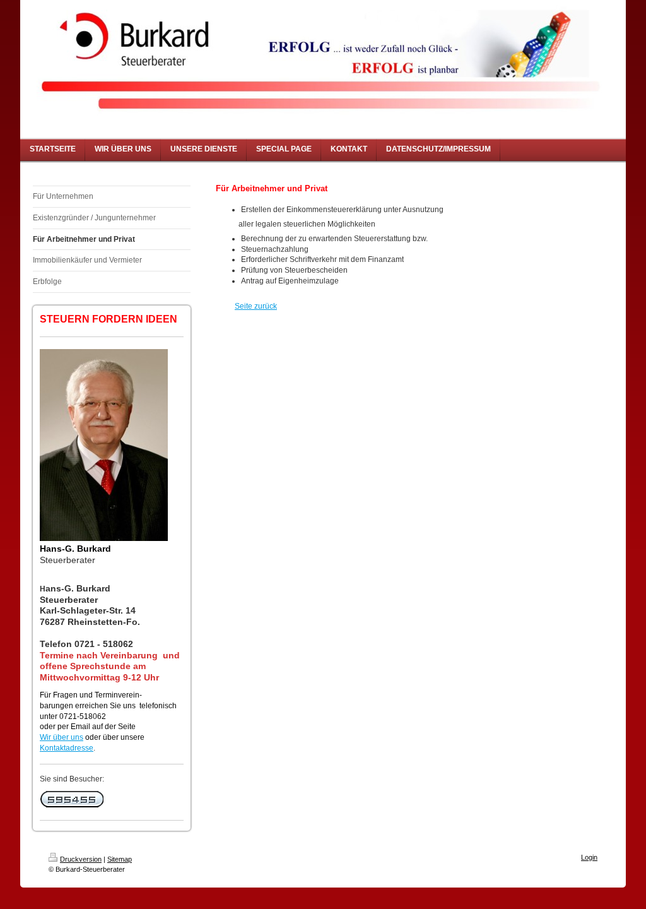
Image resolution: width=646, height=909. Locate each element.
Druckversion (81, 859)
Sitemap (119, 859)
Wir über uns (61, 737)
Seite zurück (256, 306)
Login (589, 857)
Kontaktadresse (66, 748)
